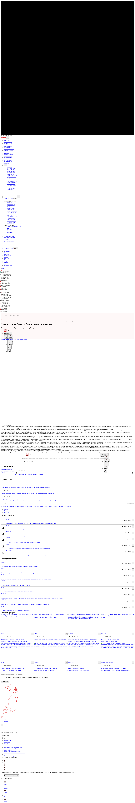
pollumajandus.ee (8, 156)
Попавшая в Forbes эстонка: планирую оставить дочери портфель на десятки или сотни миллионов (27, 493)
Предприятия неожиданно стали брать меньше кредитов (18, 591)
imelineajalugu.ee (8, 160)
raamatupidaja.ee (8, 157)
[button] (10, 336)
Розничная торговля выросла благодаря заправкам (16, 585)
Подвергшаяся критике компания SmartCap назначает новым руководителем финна (23, 573)
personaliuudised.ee (8, 154)
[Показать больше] (5, 165)
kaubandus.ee (7, 147)
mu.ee (5, 151)
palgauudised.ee (8, 153)
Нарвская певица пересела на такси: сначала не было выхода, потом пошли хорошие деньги (25, 487)
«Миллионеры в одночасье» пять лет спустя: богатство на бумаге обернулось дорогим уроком (31, 523)
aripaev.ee (6, 140)
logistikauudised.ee (8, 150)
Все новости (7, 251)
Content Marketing (107, 662)
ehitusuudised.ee (8, 143)
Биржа (7, 519)
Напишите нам (8, 265)
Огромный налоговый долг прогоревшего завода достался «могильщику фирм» (29, 548)
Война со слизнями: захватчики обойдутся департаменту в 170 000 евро (27, 555)
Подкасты (6, 258)
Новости (8, 525)
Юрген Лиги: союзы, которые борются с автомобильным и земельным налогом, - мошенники (26, 579)
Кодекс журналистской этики (11, 748)
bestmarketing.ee (8, 142)
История (6, 262)
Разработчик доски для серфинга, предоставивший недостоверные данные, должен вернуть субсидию (30, 500)
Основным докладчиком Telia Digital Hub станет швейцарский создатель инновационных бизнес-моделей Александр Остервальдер (36, 506)
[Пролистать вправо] (132, 473)
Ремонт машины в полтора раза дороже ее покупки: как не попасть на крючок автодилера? (25, 604)
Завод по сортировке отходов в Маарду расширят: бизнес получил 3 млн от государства (29, 529)
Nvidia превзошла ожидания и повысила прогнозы (16, 610)
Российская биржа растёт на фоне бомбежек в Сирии (29, 474)
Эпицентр (6, 252)
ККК (5, 754)
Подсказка (6, 259)
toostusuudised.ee (8, 159)
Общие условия (8, 750)
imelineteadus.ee (8, 161)
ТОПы (5, 261)
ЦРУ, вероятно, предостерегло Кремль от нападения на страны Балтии (19, 566)
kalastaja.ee (6, 163)
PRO (5, 264)
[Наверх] (2, 725)
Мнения (6, 257)
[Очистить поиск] (18, 196)
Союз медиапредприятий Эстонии (13, 756)
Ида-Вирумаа (7, 255)
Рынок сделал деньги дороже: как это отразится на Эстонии (24, 542)
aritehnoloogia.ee (8, 146)
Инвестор (6, 254)
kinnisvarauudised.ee (9, 149)
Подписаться (7, 740)
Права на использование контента (13, 747)
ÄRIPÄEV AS (7, 315)
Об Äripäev (7, 742)
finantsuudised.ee (8, 144)
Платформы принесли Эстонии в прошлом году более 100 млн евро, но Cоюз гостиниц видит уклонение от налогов (32, 598)
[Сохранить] (133, 520)
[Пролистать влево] (16, 473)
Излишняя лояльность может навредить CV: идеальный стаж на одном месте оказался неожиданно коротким (35, 536)
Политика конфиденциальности (12, 751)
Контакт (6, 744)
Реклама (6, 743)
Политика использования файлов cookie (14, 753)
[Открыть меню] (7, 137)
